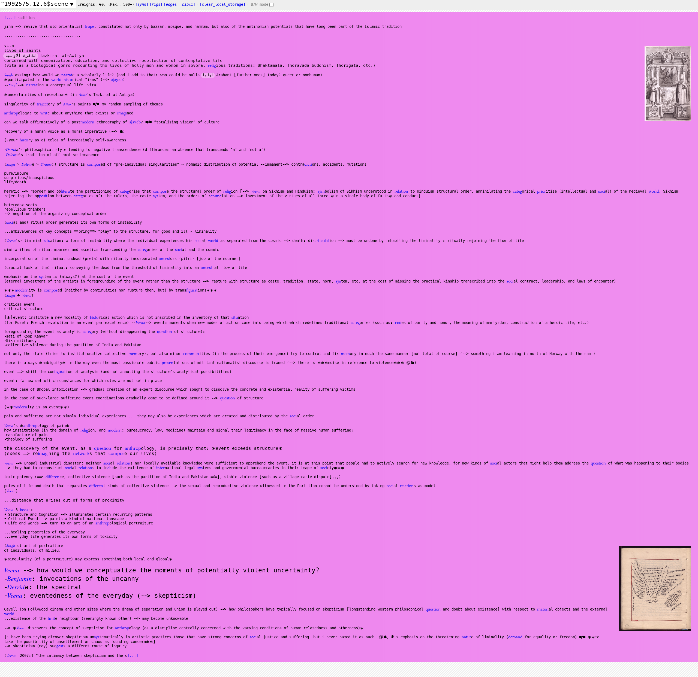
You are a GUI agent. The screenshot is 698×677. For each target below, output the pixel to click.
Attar (83, 94)
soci (601, 191)
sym (321, 191)
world (56, 80)
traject (42, 104)
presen (167, 363)
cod (398, 323)
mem (132, 354)
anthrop (11, 113)
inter (160, 468)
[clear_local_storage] (222, 4)
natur (466, 637)
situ (47, 241)
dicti (308, 164)
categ (124, 191)
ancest (164, 259)
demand (515, 637)
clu (110, 468)
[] (187, 4)
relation (401, 191)
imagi (122, 113)
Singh (8, 74)
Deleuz (11, 154)
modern (87, 122)
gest (59, 646)
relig (212, 65)
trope (89, 27)
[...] (9, 18)
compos (94, 164)
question (164, 332)
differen (52, 477)
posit (43, 196)
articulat (322, 241)
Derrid (11, 149)
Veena (255, 191)
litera (65, 191)
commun (191, 354)
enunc (215, 196)
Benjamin (19, 578)
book (24, 510)
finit (51, 619)
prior (541, 191)
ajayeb (117, 80)
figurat (192, 290)
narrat (66, 75)
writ (43, 113)
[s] (141, 4)
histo (68, 80)
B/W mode (259, 4)
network (81, 453)
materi (543, 609)
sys (155, 196)
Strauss (46, 164)
